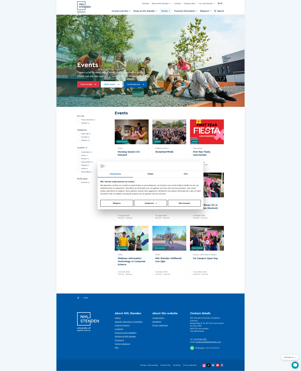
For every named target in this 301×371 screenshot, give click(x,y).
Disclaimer (156, 322)
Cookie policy (158, 318)
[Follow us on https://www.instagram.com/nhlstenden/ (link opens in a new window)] (204, 365)
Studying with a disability (126, 333)
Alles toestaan (184, 203)
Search (220, 11)
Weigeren (117, 203)
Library (118, 318)
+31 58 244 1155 (199, 339)
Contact (177, 3)
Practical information (184, 11)
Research (204, 11)
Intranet (145, 3)
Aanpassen (149, 203)
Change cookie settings (149, 365)
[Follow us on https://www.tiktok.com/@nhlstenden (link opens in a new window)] (208, 365)
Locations (119, 329)
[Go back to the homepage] (78, 297)
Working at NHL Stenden (125, 336)
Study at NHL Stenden (144, 11)
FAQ (116, 348)
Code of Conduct (122, 325)
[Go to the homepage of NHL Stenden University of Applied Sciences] (84, 7)
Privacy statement (160, 325)
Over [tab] (186, 174)
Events (164, 11)
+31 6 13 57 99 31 (212, 348)
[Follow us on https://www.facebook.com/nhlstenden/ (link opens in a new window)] (222, 365)
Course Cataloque (122, 344)
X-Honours (119, 340)
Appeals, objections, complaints (128, 322)
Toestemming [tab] (115, 174)
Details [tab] (150, 174)
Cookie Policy (165, 365)
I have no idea (86, 84)
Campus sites (189, 3)
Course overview (120, 11)
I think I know (109, 84)
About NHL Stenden (160, 3)
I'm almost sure (133, 84)
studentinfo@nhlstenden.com (208, 342)
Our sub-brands (205, 4)
